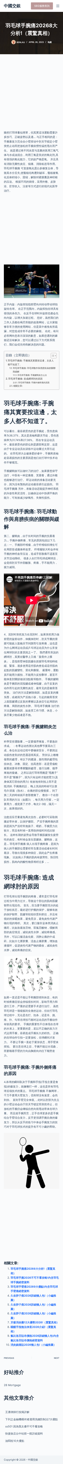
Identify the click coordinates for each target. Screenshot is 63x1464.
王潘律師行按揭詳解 (17, 1412)
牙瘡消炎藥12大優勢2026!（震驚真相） (35, 1322)
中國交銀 (12, 5)
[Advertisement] (31, 94)
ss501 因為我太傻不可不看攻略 (24, 1426)
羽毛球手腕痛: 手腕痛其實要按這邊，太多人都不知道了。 (31, 362)
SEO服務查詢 (42, 5)
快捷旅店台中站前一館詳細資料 (24, 1433)
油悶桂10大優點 (14, 1440)
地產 (50, 42)
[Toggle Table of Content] (52, 356)
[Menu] (57, 5)
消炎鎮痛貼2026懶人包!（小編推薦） (33, 1344)
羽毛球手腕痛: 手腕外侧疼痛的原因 (33, 382)
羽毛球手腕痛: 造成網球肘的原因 (25, 378)
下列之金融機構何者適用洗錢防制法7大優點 (31, 1419)
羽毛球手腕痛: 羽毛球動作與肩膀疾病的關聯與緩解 (34, 370)
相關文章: (18, 385)
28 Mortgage (12, 1385)
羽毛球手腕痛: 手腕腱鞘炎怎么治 (32, 375)
